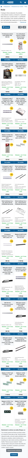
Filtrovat (7, 27)
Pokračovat (23, 22)
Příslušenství (7, 6)
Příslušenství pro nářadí (17, 6)
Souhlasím (14, 454)
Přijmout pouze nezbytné (14, 450)
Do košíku (7, 60)
